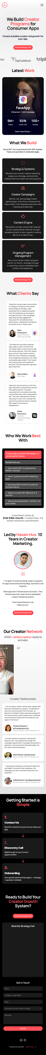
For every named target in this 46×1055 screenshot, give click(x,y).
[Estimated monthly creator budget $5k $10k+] (23, 1008)
